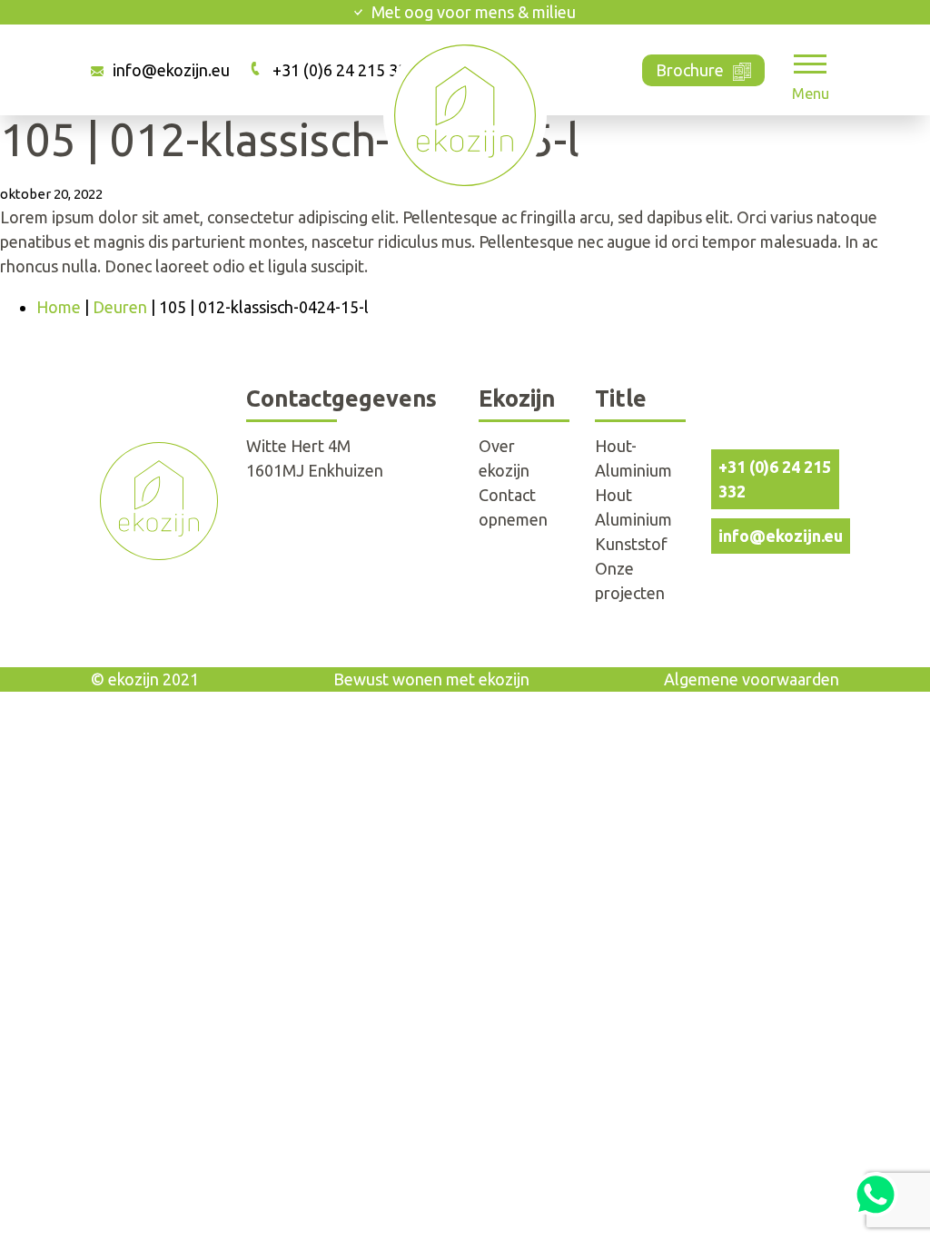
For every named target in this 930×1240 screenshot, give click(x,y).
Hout (613, 495)
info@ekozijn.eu (171, 70)
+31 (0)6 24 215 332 (344, 70)
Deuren (120, 307)
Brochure (690, 70)
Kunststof (631, 544)
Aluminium (633, 519)
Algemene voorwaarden (751, 679)
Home (58, 307)
